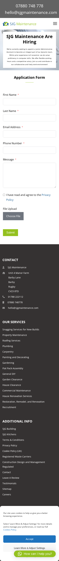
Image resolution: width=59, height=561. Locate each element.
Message (8, 159)
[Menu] (53, 23)
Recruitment (9, 407)
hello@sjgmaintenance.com (31, 12)
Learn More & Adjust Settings (29, 548)
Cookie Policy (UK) (12, 451)
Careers (6, 494)
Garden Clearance (12, 379)
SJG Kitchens (9, 434)
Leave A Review (10, 477)
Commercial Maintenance (16, 390)
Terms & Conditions (13, 439)
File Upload (10, 209)
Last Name (9, 111)
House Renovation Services (17, 396)
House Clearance (11, 385)
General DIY (8, 373)
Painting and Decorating (15, 357)
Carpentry (7, 351)
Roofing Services (11, 340)
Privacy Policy (9, 445)
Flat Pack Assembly (12, 368)
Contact (6, 472)
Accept (29, 539)
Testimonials (9, 483)
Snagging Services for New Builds (20, 329)
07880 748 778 (29, 5)
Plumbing (7, 346)
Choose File (13, 216)
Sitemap (6, 488)
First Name (9, 95)
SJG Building (9, 428)
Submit (10, 232)
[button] (35, 554)
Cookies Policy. (10, 529)
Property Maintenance (14, 335)
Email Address (11, 127)
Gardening (8, 362)
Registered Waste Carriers (16, 456)
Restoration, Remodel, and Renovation (23, 401)
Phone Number (12, 143)
